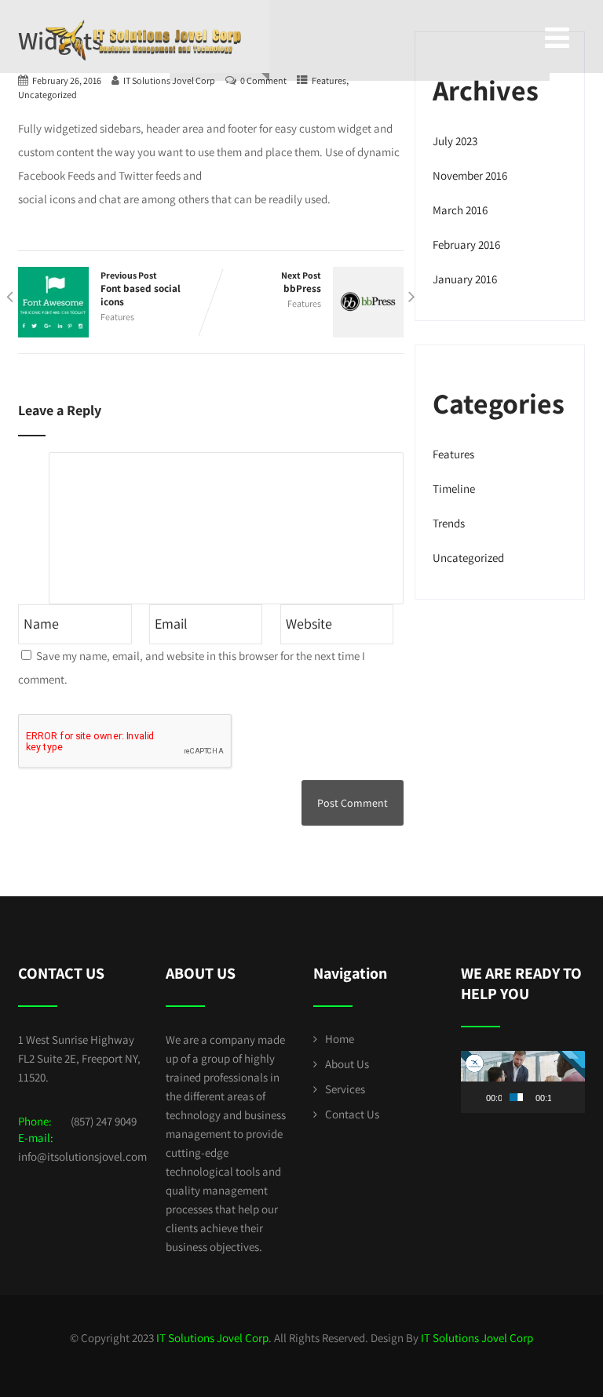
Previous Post (140, 288)
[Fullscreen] (576, 1097)
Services (345, 1088)
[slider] (516, 1097)
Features (117, 317)
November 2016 (470, 175)
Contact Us (352, 1114)
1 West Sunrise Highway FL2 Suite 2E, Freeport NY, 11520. (79, 1058)
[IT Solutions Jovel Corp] (143, 15)
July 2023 (455, 140)
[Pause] (481, 1097)
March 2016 (460, 209)
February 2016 (466, 244)
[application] (523, 1082)
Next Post (301, 282)
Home (339, 1038)
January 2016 (465, 279)
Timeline (454, 488)
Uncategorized (47, 94)
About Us (347, 1063)
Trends (449, 523)
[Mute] (564, 1097)
